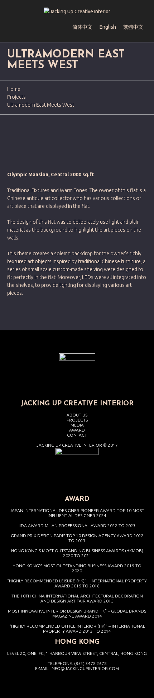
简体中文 (82, 27)
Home (13, 89)
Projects (16, 97)
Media (77, 425)
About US (77, 415)
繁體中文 (133, 27)
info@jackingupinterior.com (84, 668)
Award (77, 430)
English (108, 27)
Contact (77, 435)
